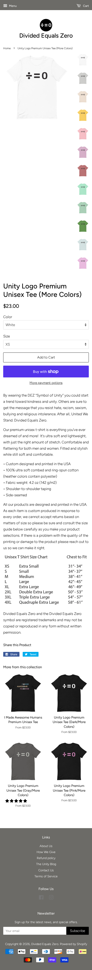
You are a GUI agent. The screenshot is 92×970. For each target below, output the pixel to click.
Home (7, 48)
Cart (85, 6)
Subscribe (77, 931)
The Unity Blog (46, 864)
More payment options (46, 383)
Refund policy (46, 858)
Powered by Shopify (73, 944)
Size (6, 336)
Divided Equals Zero (44, 944)
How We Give (46, 852)
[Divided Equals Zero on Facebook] (41, 898)
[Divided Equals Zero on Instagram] (51, 898)
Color (7, 317)
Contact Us (46, 870)
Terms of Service (46, 876)
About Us (46, 846)
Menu (12, 6)
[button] (16, 801)
